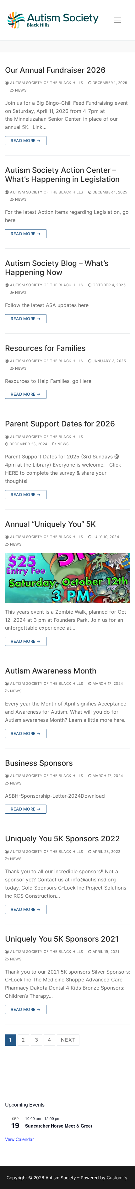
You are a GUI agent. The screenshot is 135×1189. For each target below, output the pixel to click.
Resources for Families (45, 348)
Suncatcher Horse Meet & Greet (58, 1126)
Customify (117, 1177)
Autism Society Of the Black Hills (46, 83)
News (20, 90)
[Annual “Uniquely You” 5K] (67, 578)
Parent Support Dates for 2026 (60, 423)
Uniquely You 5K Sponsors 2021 (62, 938)
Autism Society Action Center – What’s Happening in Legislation (62, 175)
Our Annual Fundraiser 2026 (55, 70)
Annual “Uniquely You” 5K (50, 524)
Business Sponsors (39, 763)
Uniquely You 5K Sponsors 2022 (62, 838)
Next (68, 1040)
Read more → (26, 140)
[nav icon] (117, 20)
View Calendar (19, 1139)
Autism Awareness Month (50, 670)
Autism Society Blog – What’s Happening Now (57, 268)
